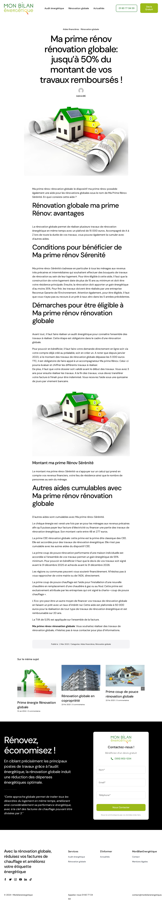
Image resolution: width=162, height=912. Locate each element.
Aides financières (71, 29)
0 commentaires (34, 711)
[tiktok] (30, 879)
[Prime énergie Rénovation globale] (36, 681)
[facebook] (5, 879)
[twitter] (10, 879)
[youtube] (20, 879)
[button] (19, 689)
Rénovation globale (90, 29)
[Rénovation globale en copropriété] (81, 678)
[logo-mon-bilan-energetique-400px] (18, 3)
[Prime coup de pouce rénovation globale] (125, 675)
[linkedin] (25, 879)
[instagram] (15, 879)
